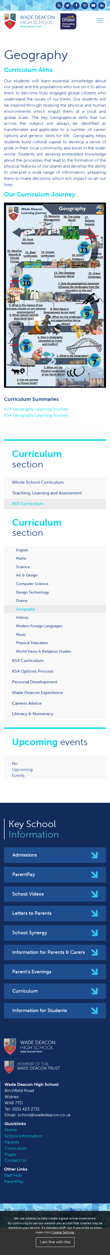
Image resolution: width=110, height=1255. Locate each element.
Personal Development (34, 681)
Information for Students (39, 1010)
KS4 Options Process (32, 671)
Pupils (10, 1154)
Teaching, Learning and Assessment (47, 492)
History (22, 617)
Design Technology (32, 592)
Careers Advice (27, 703)
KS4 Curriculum (28, 660)
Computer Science (32, 583)
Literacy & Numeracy (32, 713)
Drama (21, 600)
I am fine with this (55, 1242)
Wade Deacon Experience (37, 692)
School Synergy (29, 933)
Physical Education (32, 642)
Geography (25, 609)
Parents (12, 1142)
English (22, 550)
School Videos (28, 894)
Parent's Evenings (31, 972)
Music (21, 634)
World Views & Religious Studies (43, 651)
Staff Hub (13, 1175)
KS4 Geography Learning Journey (36, 415)
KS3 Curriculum (28, 503)
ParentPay (23, 874)
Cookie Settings (63, 1232)
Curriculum (25, 991)
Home (11, 1129)
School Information (23, 1135)
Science (23, 566)
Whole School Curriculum (38, 482)
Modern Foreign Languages (39, 625)
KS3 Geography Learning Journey (36, 409)
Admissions (24, 855)
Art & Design (26, 575)
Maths (21, 558)
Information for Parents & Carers (48, 952)
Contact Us (15, 1160)
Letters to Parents (32, 913)
